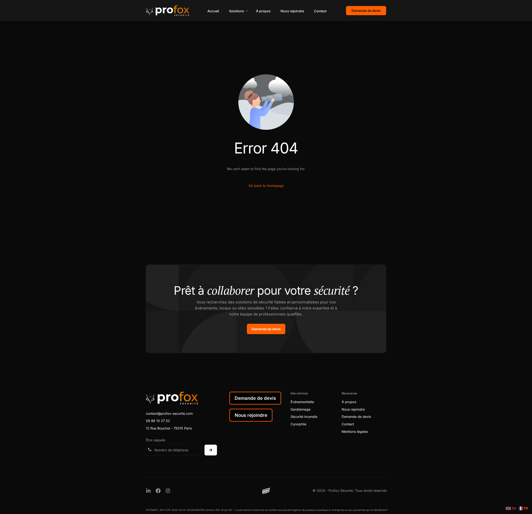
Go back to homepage (266, 186)
